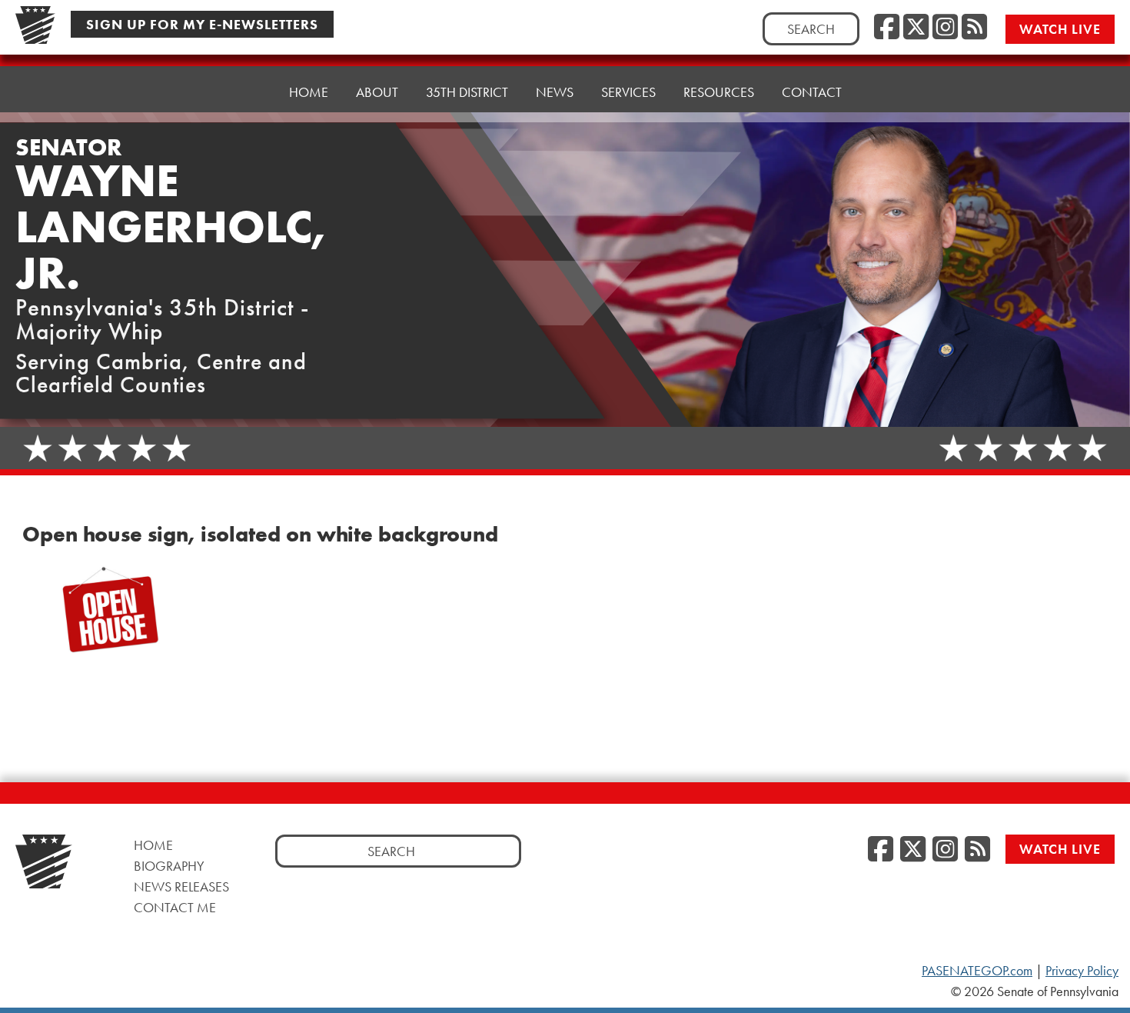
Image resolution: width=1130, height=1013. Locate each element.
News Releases (181, 886)
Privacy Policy (1081, 970)
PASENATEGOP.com (977, 970)
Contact (812, 92)
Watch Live (1060, 29)
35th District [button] (467, 92)
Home (308, 92)
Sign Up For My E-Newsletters (202, 24)
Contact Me (175, 907)
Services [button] (628, 92)
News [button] (554, 92)
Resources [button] (718, 92)
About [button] (377, 92)
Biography (169, 866)
